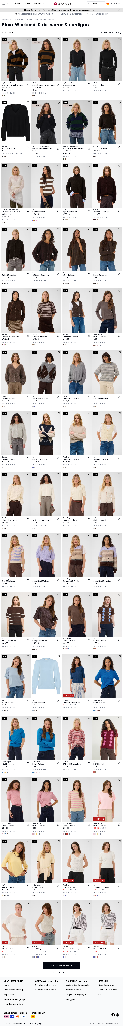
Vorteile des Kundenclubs (78, 985)
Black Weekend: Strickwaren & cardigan (41, 19)
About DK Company (107, 989)
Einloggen (70, 999)
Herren (27, 4)
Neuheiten (18, 4)
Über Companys (106, 985)
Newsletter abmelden (45, 989)
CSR (100, 994)
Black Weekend (17, 19)
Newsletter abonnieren (46, 985)
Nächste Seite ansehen (61, 965)
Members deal (38, 4)
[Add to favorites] (28, 39)
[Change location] (108, 4)
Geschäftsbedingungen (34, 1023)
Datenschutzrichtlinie (13, 1023)
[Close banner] (119, 10)
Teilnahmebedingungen (15, 999)
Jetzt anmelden (73, 989)
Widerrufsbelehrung (13, 989)
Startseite (5, 19)
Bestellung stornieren (14, 1004)
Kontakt (7, 985)
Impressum (9, 994)
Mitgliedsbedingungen (76, 994)
